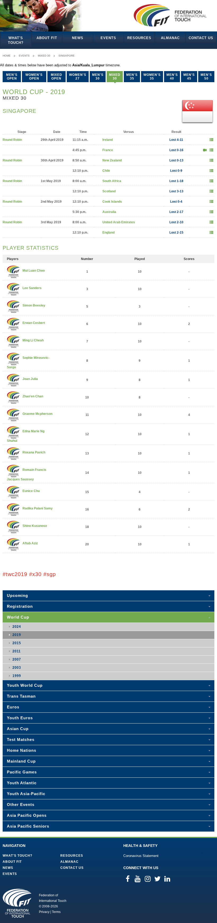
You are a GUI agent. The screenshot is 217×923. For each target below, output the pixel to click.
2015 (16, 643)
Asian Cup (18, 728)
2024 (16, 627)
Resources (139, 38)
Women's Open (34, 76)
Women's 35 (152, 76)
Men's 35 (132, 76)
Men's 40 (172, 76)
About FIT (47, 38)
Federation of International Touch (17, 903)
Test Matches (20, 739)
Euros (13, 707)
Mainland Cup (21, 761)
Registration (20, 606)
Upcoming (17, 595)
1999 (16, 676)
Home (7, 55)
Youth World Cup (25, 685)
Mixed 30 (44, 55)
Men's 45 (189, 76)
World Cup (18, 617)
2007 (16, 659)
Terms (56, 912)
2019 (16, 635)
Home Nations (21, 750)
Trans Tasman (21, 696)
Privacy (44, 912)
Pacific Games (22, 772)
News (77, 38)
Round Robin (12, 140)
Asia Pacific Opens (27, 815)
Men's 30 (97, 76)
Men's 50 (206, 76)
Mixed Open (56, 76)
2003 (16, 668)
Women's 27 (77, 76)
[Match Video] (205, 150)
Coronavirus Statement (141, 856)
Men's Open (11, 76)
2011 (16, 651)
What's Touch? (16, 40)
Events (108, 38)
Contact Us (201, 38)
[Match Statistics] (211, 140)
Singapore (66, 55)
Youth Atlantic (22, 783)
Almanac (170, 38)
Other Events (20, 804)
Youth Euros (20, 718)
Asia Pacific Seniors (28, 826)
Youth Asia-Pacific (26, 793)
